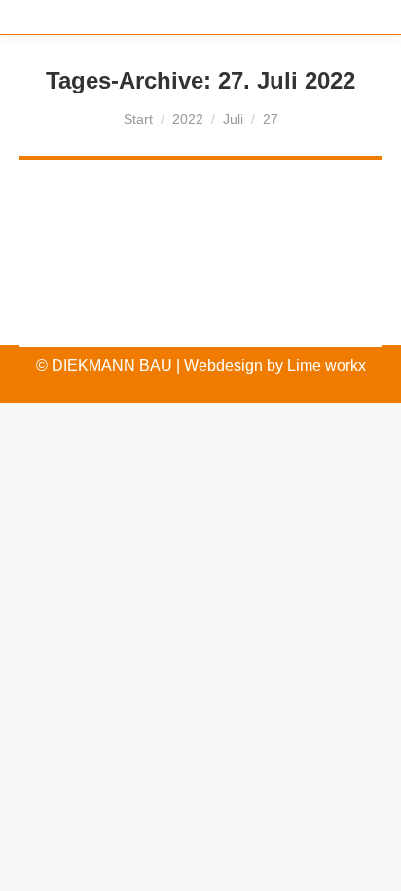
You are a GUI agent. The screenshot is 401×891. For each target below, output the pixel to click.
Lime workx (326, 365)
